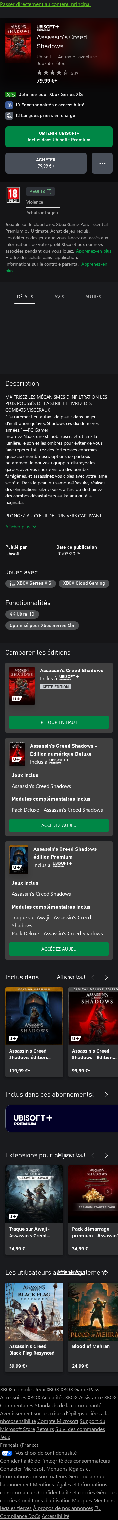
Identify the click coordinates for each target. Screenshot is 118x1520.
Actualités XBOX (60, 1397)
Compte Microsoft (57, 1420)
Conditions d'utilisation (44, 1500)
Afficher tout (71, 976)
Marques (82, 1500)
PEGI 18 (37, 191)
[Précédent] (93, 977)
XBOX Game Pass (79, 1389)
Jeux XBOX (47, 1389)
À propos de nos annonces (63, 1508)
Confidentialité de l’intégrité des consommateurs (55, 1460)
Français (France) (19, 1444)
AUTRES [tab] (93, 296)
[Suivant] (106, 977)
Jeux (5, 1436)
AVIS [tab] (59, 296)
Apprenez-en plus (93, 251)
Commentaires (16, 1405)
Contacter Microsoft (22, 1468)
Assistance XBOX (98, 1397)
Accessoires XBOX (21, 1397)
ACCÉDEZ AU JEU (59, 825)
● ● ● (102, 163)
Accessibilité (55, 1515)
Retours (45, 1428)
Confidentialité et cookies (66, 1492)
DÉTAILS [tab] (25, 296)
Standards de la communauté (68, 1405)
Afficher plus (17, 526)
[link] (34, 1032)
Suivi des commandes (80, 1428)
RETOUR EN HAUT (59, 722)
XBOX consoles (17, 1389)
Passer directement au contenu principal (45, 3)
